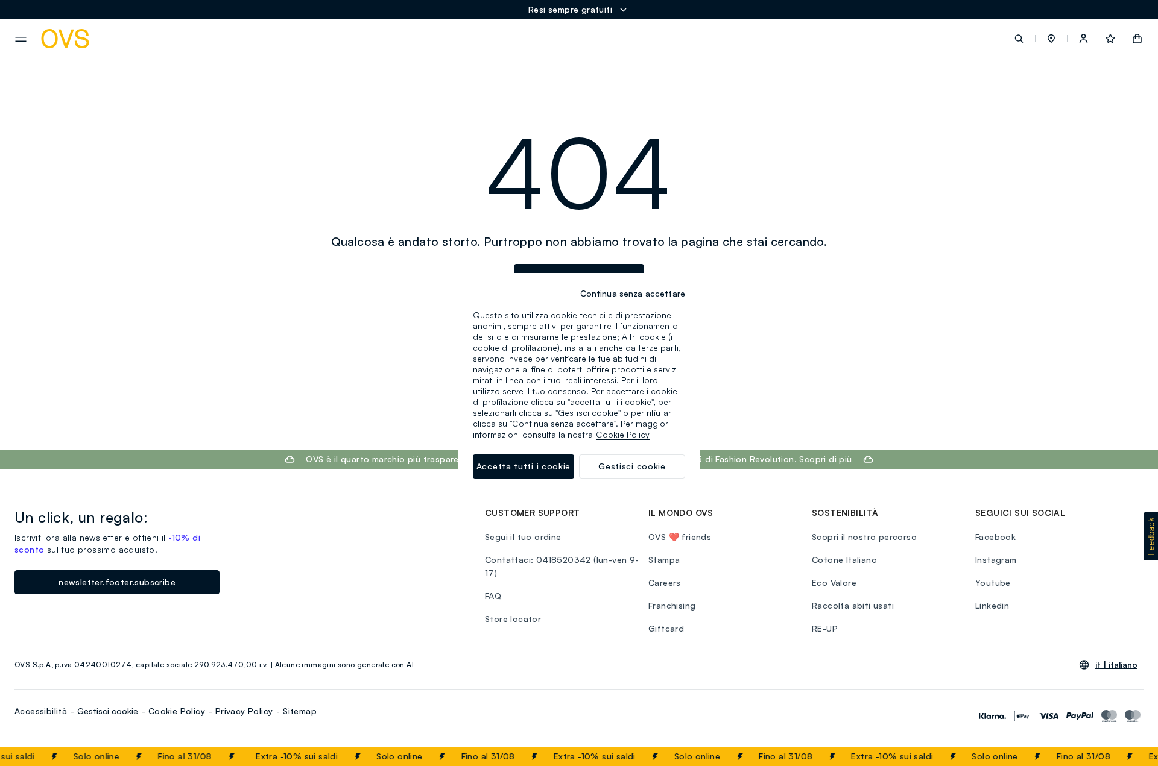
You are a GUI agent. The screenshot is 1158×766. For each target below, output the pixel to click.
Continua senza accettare (632, 293)
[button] (1051, 39)
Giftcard (666, 628)
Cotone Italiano (844, 559)
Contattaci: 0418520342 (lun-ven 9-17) (562, 566)
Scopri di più (825, 459)
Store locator (513, 619)
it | (1116, 665)
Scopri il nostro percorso (864, 537)
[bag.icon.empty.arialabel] (1137, 39)
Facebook (995, 537)
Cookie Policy (176, 711)
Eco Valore (834, 582)
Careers (664, 582)
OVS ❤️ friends (679, 537)
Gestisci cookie (107, 711)
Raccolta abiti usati (853, 605)
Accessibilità (40, 711)
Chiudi (1126, 756)
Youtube (993, 582)
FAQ (493, 596)
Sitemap (300, 711)
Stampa (664, 559)
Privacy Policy (244, 711)
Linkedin (992, 605)
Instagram (996, 559)
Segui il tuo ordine (523, 537)
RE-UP (825, 628)
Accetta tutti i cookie (523, 466)
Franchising (671, 605)
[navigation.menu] (20, 39)
